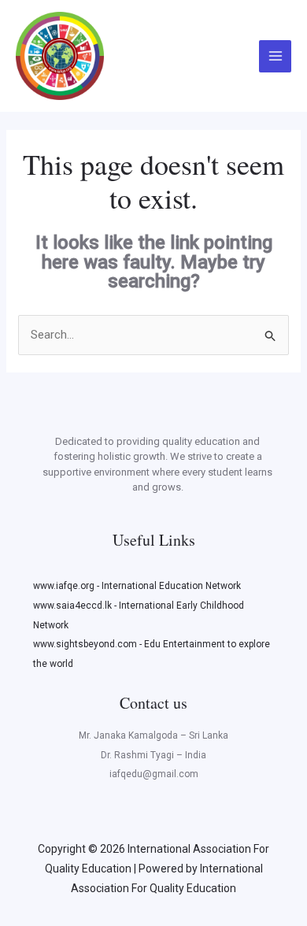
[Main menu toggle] (275, 56)
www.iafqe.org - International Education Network (137, 585)
